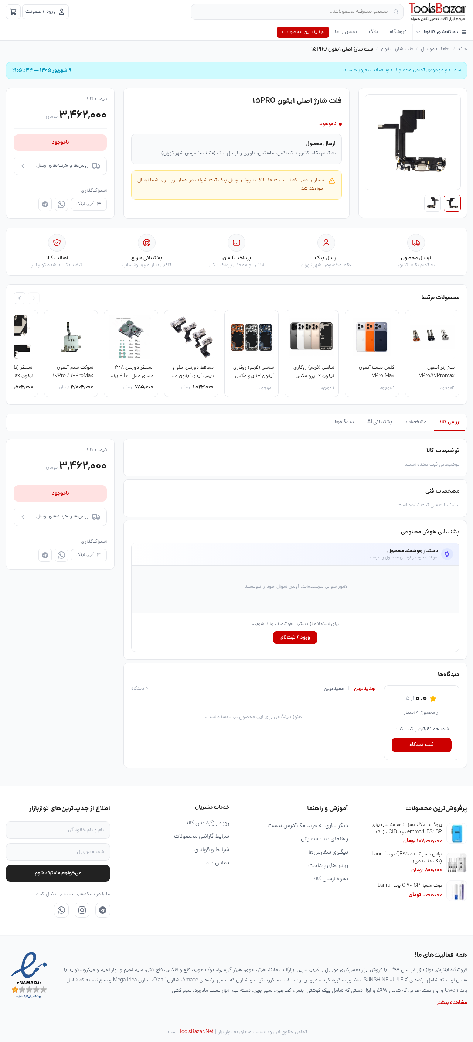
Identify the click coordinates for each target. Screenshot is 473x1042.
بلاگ (373, 32)
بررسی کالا (450, 422)
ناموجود (60, 143)
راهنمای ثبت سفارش (324, 839)
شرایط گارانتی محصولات (201, 836)
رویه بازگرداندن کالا (208, 823)
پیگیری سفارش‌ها (328, 852)
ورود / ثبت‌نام (295, 637)
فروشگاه (398, 32)
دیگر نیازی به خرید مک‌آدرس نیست (308, 825)
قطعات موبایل (435, 49)
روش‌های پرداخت (328, 865)
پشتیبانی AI (379, 422)
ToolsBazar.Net (196, 1032)
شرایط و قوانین (211, 849)
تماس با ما (346, 32)
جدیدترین (364, 689)
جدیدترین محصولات (303, 32)
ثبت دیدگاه (421, 745)
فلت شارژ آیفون (397, 49)
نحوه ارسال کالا (331, 879)
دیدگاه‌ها (344, 422)
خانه (462, 49)
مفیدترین (334, 689)
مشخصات (416, 422)
